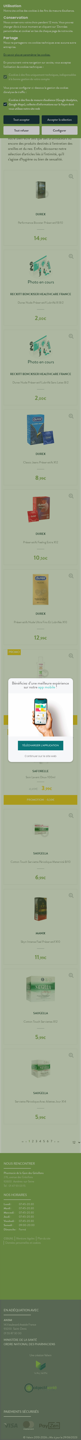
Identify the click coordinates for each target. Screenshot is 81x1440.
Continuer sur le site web (40, 756)
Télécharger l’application (40, 745)
